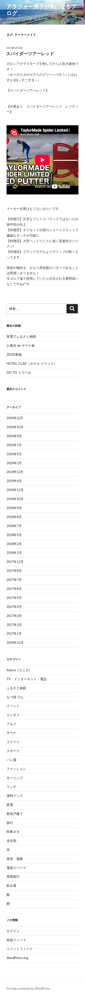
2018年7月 (14, 526)
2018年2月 (14, 544)
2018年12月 (15, 490)
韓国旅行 (13, 876)
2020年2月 (14, 463)
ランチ (11, 787)
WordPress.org (17, 958)
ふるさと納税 (16, 688)
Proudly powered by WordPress (28, 988)
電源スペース (16, 868)
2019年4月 (14, 481)
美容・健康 (15, 859)
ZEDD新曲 (14, 354)
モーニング (15, 778)
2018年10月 (15, 499)
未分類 (11, 841)
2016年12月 (15, 642)
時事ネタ (13, 832)
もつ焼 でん (15, 697)
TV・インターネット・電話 (27, 679)
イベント (13, 706)
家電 (10, 805)
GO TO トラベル (19, 372)
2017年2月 (14, 625)
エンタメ (13, 715)
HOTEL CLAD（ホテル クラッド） (32, 363)
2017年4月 (14, 607)
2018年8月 (14, 517)
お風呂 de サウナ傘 (21, 345)
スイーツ (13, 742)
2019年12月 (15, 472)
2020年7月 (14, 445)
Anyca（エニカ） (19, 670)
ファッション (16, 769)
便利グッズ (15, 796)
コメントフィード (20, 949)
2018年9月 (14, 508)
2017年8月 (14, 571)
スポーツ (13, 751)
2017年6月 (14, 589)
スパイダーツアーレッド (30, 53)
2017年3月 (14, 616)
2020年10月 (15, 427)
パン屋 (11, 760)
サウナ (11, 733)
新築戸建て (15, 814)
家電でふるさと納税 (21, 336)
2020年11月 (15, 418)
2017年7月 (14, 580)
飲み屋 (11, 885)
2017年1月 (14, 633)
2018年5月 (14, 535)
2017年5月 (14, 598)
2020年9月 (14, 436)
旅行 (10, 823)
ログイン (13, 931)
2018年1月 (14, 553)
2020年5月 (14, 454)
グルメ (11, 724)
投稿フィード (16, 940)
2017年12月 (15, 562)
